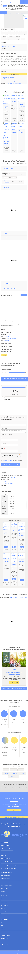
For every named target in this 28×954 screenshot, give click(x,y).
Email (2, 448)
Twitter (22, 769)
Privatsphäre (6, 817)
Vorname (3, 437)
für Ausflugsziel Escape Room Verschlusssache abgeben (4, 722)
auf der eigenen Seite (14, 748)
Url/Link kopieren (14, 776)
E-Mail (7, 769)
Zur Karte (4, 481)
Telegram (15, 773)
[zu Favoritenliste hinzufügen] (2, 16)
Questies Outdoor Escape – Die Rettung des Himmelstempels (14, 565)
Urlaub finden (3, 852)
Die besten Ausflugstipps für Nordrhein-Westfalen (14, 673)
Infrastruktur (7, 283)
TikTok (2, 915)
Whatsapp (6, 773)
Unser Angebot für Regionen (6, 885)
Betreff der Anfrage (5, 423)
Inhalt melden (23, 597)
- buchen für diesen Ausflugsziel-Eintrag (23, 749)
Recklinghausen (7, 336)
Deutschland (6, 340)
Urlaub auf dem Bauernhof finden (7, 861)
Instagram (3, 908)
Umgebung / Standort (9, 288)
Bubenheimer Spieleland (14, 102)
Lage (10, 13)
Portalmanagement (4, 938)
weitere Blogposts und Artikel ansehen (14, 688)
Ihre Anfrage (4, 428)
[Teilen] (23, 952)
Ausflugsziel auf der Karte (8, 77)
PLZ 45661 (9, 334)
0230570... (8, 81)
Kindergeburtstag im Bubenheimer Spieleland (6, 107)
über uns (2, 922)
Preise (5, 233)
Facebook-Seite (4, 911)
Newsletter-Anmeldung (5, 858)
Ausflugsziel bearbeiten (5, 875)
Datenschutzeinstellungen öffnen (17, 817)
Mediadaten (3, 891)
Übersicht (3, 13)
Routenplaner (24, 295)
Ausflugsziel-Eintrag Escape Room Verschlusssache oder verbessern (5, 750)
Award (14, 669)
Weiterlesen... (14, 682)
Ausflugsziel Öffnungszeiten (9, 78)
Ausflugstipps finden (5, 845)
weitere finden (13, 721)
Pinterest (23, 773)
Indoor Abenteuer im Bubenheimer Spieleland (21, 105)
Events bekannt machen (5, 881)
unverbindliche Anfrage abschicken (10, 465)
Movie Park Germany (6, 142)
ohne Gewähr (13, 597)
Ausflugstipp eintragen (5, 878)
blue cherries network (5, 898)
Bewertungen (24, 13)
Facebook (14, 769)
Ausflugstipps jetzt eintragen (14, 810)
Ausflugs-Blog (3, 855)
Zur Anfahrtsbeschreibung (7, 483)
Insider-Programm (4, 905)
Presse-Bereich (4, 902)
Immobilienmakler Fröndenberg (6, 562)
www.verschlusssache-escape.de (15, 83)
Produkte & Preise (4, 888)
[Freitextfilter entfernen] (21, 2)
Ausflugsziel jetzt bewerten (15, 379)
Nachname (3, 443)
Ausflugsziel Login (5, 944)
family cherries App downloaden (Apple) (8, 868)
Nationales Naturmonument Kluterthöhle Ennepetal (14, 133)
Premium (25, 93)
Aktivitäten (6, 238)
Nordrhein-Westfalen (11, 338)
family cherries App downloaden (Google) (9, 865)
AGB (2, 925)
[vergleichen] (2, 19)
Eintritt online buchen (14, 74)
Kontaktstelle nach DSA (5, 935)
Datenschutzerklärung (7, 460)
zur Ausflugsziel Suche (1, 5)
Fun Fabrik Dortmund (21, 560)
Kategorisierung (8, 168)
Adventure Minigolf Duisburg (21, 132)
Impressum (3, 928)
